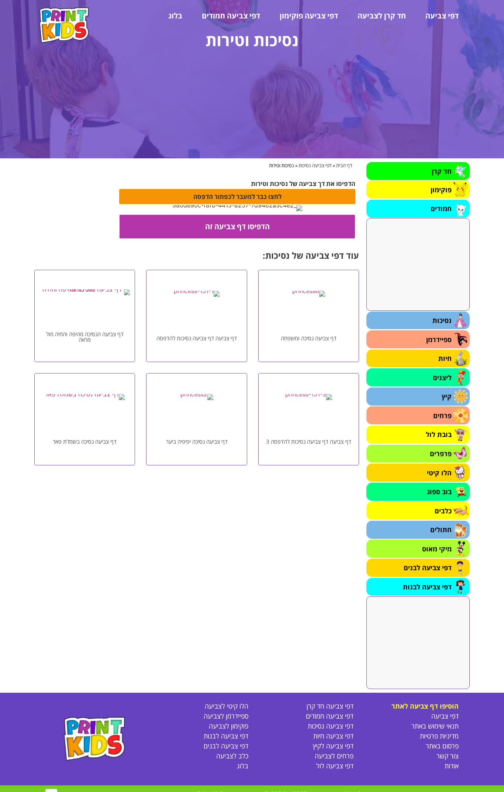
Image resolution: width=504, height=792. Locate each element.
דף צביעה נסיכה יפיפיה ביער (197, 441)
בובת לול (439, 434)
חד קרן (442, 171)
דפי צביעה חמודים (231, 16)
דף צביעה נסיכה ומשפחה (308, 338)
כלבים (443, 510)
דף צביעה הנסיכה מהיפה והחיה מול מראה (85, 336)
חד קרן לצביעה (382, 16)
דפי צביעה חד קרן (330, 706)
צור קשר (447, 755)
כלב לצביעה (232, 755)
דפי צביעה (442, 16)
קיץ (447, 396)
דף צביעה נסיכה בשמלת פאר (85, 441)
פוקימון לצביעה (228, 726)
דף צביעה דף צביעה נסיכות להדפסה (196, 338)
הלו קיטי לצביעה (226, 706)
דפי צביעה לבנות (427, 586)
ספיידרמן (439, 339)
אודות (452, 765)
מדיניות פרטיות (439, 735)
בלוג (175, 16)
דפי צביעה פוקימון (309, 16)
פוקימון (441, 189)
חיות (445, 358)
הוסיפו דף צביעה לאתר (425, 706)
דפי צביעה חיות (333, 735)
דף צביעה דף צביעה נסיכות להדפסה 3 (308, 441)
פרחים (442, 415)
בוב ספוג (439, 491)
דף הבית (344, 165)
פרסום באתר (442, 745)
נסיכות (442, 320)
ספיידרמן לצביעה (226, 716)
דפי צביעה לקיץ (333, 745)
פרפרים (441, 453)
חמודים (441, 208)
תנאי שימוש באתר (435, 726)
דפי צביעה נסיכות (315, 165)
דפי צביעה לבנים (428, 567)
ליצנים (442, 377)
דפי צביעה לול (334, 765)
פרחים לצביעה (334, 755)
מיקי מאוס (437, 548)
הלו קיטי (439, 472)
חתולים (441, 529)
